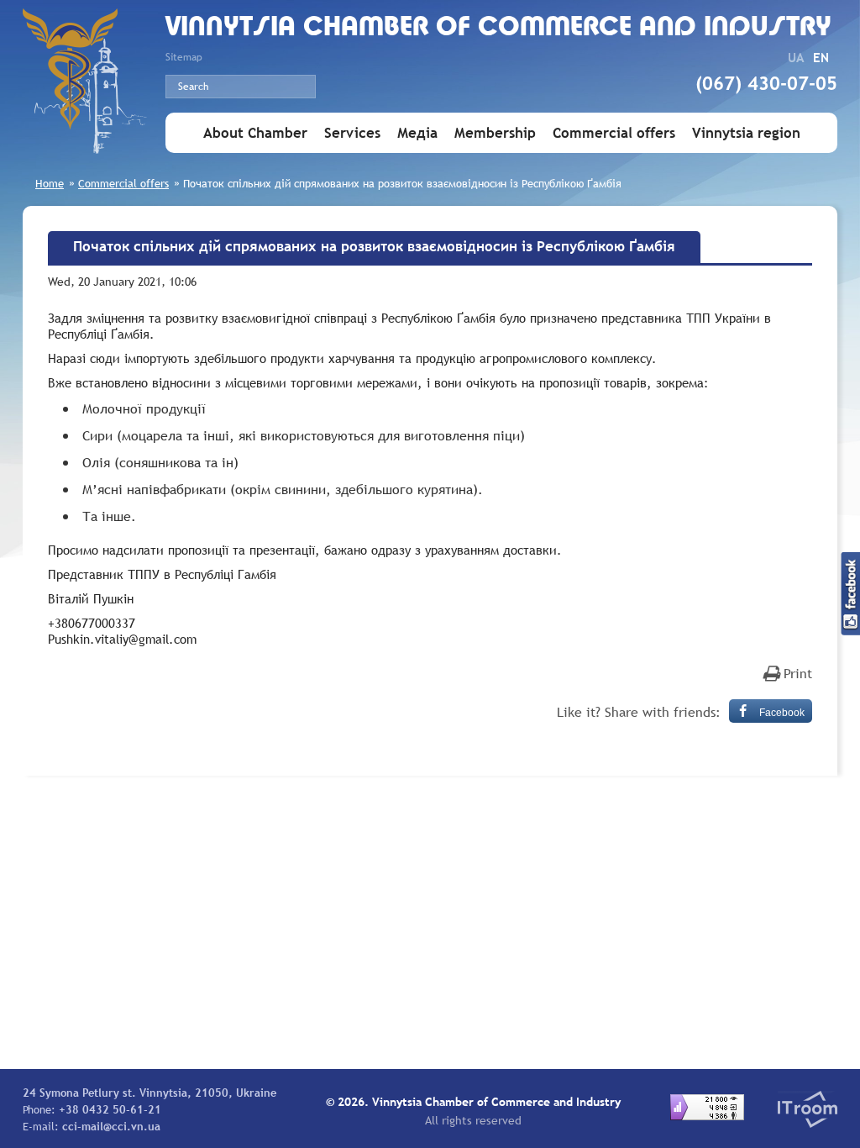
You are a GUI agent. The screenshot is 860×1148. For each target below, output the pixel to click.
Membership (495, 133)
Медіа (417, 133)
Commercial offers (614, 133)
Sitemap (183, 57)
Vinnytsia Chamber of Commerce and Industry (498, 28)
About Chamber (255, 133)
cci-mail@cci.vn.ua (111, 1126)
